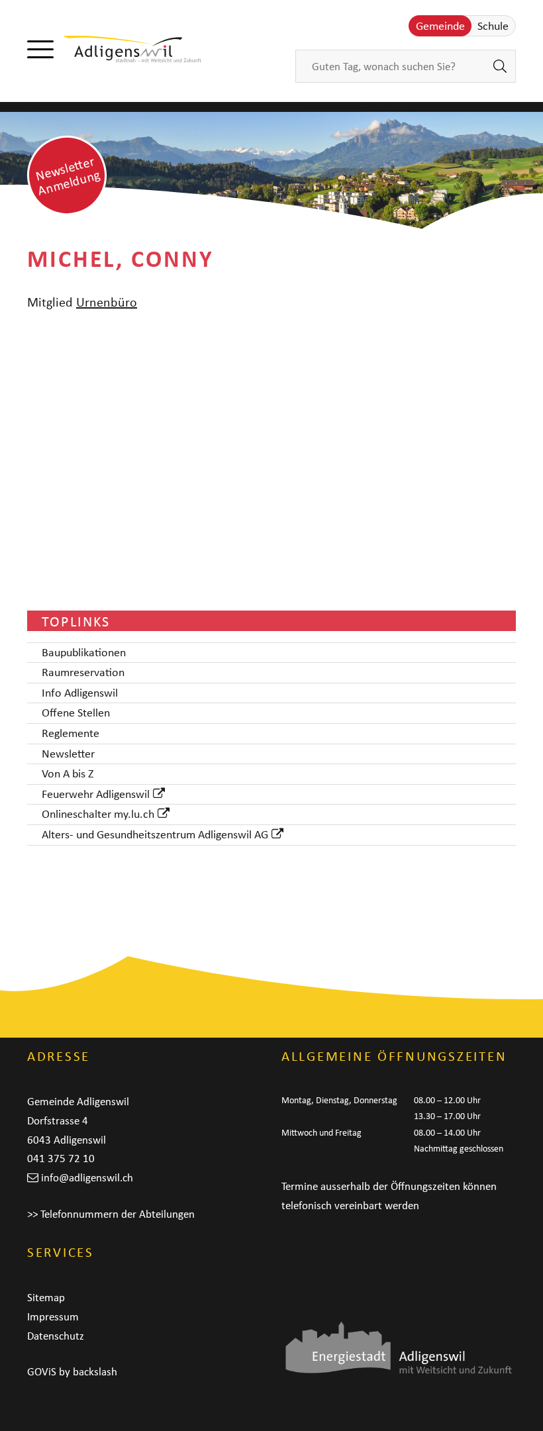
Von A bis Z (67, 774)
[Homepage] (132, 49)
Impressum (53, 1316)
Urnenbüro (106, 302)
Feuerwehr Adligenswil (96, 794)
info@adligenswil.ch (87, 1177)
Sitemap (46, 1297)
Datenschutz (55, 1335)
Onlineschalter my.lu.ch (98, 814)
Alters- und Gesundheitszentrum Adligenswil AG (155, 835)
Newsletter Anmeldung (68, 175)
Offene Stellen (76, 713)
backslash (95, 1371)
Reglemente (70, 733)
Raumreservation (83, 673)
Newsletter (68, 754)
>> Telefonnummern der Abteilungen (111, 1214)
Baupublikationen (84, 653)
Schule (493, 26)
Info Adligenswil (80, 693)
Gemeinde (440, 26)
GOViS (41, 1371)
